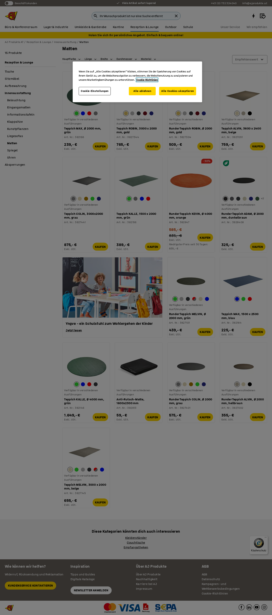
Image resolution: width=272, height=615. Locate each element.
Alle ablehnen (142, 91)
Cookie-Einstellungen (95, 91)
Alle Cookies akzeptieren (177, 91)
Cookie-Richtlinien (147, 80)
